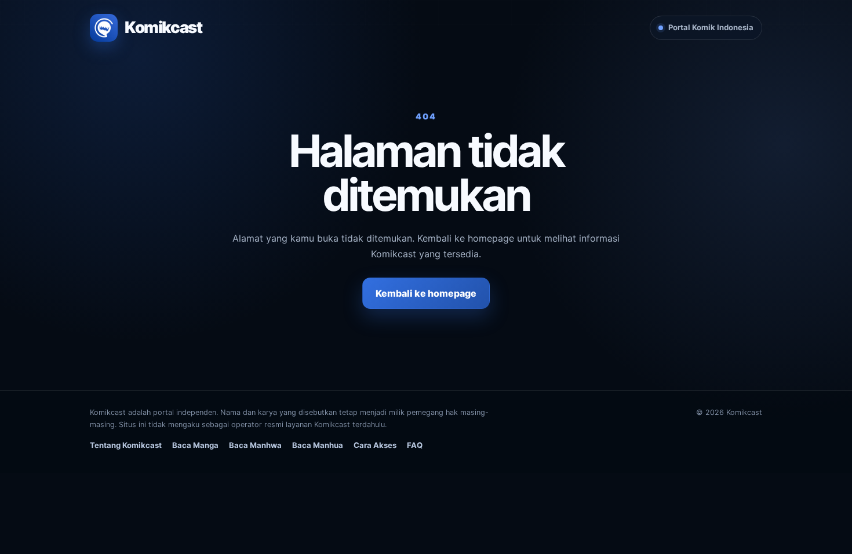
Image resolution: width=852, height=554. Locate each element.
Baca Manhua (317, 445)
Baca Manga (195, 445)
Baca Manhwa (255, 445)
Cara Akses (375, 445)
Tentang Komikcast (126, 445)
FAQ (415, 445)
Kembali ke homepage (426, 293)
